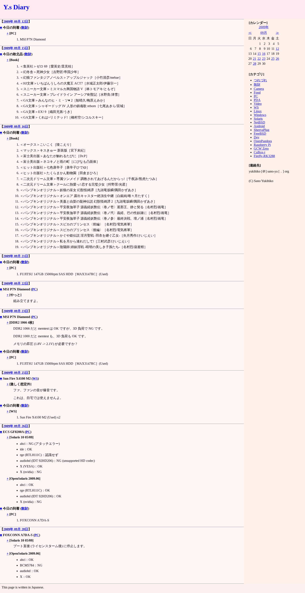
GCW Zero (261, 148)
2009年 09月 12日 (15, 21)
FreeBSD (260, 133)
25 (272, 58)
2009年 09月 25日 (15, 372)
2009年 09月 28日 (15, 529)
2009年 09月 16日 (15, 126)
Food (257, 92)
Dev (256, 137)
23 (263, 58)
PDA (257, 100)
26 (277, 58)
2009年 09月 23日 (15, 311)
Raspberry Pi (262, 145)
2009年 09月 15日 (15, 48)
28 (254, 63)
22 (259, 58)
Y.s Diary (16, 7)
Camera (259, 88)
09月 (263, 32)
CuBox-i (259, 152)
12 (277, 48)
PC (34, 289)
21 (254, 58)
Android (259, 126)
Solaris (258, 118)
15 (259, 53)
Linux (258, 111)
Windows (260, 115)
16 (263, 53)
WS (35, 378)
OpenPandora (263, 141)
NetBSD (259, 122)
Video (258, 103)
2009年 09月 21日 (15, 256)
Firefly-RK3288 (264, 156)
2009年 (264, 27)
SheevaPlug (261, 130)
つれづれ (260, 80)
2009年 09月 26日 (15, 426)
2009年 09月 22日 (15, 283)
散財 (24, 27)
